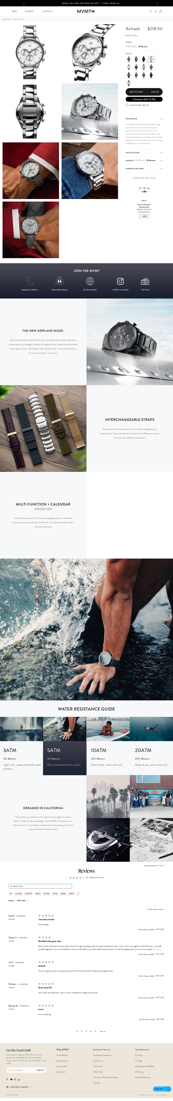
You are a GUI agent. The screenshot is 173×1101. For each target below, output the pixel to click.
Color (128, 54)
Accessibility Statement (102, 1055)
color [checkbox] (18, 893)
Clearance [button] (47, 11)
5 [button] (95, 1031)
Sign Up (40, 1070)
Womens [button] (29, 11)
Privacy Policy (161, 1095)
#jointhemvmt (142, 1049)
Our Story (139, 1055)
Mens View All (18, 19)
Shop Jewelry (62, 1066)
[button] (26, 3)
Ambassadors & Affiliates (145, 1066)
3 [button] (86, 1031)
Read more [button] (157, 949)
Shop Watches (62, 1055)
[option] (91, 4)
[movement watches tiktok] (19, 1079)
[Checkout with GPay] (144, 99)
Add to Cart (144, 91)
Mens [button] (14, 11)
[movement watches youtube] (11, 1079)
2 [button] (81, 1031)
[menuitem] (14, 11)
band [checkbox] (63, 893)
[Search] (150, 11)
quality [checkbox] (28, 893)
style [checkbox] (55, 893)
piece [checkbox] (71, 893)
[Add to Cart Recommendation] (144, 200)
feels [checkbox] (37, 893)
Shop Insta (61, 1072)
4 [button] (90, 1031)
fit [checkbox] (11, 893)
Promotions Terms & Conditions (105, 1077)
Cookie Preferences (142, 1077)
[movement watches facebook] (7, 1079)
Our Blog (138, 1060)
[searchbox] (40, 886)
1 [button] (77, 1031)
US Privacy (139, 1072)
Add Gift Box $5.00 (139, 105)
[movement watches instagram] (15, 1079)
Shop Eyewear (62, 1060)
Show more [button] (78, 894)
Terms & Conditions (145, 1095)
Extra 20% (159, 1089)
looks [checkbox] (47, 893)
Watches (6, 19)
